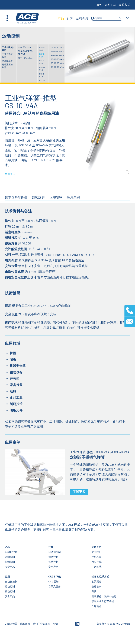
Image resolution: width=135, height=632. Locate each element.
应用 (7, 576)
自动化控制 (11, 551)
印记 (55, 623)
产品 (7, 546)
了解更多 (79, 492)
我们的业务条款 (41, 623)
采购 (94, 591)
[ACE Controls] (27, 18)
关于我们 (96, 551)
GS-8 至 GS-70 (24, 47)
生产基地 (96, 566)
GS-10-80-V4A (57, 67)
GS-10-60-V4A (57, 63)
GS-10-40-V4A (57, 55)
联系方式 (124, 4)
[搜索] (119, 18)
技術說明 (38, 197)
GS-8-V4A (41, 48)
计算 (50, 546)
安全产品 (10, 566)
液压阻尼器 (7, 60)
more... (10, 174)
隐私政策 (25, 623)
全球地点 (96, 606)
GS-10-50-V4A (57, 59)
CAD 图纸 (53, 581)
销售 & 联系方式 (100, 576)
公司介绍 (96, 546)
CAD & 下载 (54, 576)
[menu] (73, 18)
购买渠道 (96, 581)
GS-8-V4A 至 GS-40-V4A (25, 52)
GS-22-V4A (42, 81)
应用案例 (73, 197)
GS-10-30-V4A (57, 51)
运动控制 (10, 556)
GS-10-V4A (42, 55)
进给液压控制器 (7, 65)
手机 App (96, 556)
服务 (99, 4)
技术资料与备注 (16, 197)
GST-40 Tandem (25, 58)
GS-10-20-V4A (57, 47)
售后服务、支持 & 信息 (104, 596)
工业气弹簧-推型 (8, 48)
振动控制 (10, 561)
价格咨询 (96, 586)
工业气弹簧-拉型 (8, 55)
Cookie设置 (11, 623)
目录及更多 (54, 586)
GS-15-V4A (42, 68)
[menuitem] (61, 18)
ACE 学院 (97, 561)
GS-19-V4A (42, 75)
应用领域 (56, 197)
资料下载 (110, 4)
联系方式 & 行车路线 (103, 601)
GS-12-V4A (42, 62)
